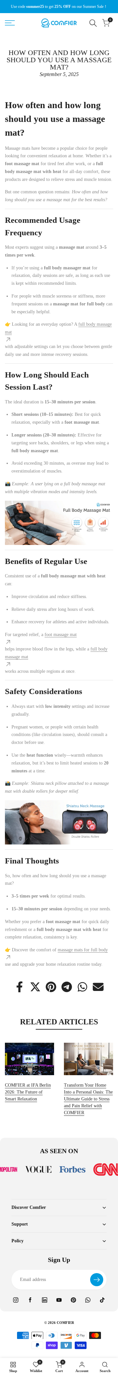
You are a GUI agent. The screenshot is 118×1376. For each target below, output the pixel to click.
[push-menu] (10, 22)
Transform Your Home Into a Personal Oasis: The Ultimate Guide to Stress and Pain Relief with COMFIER (88, 1099)
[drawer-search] (93, 23)
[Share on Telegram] (66, 986)
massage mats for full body (83, 949)
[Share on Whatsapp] (82, 986)
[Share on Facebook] (19, 986)
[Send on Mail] (98, 986)
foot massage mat (61, 634)
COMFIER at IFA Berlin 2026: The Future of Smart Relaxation (28, 1092)
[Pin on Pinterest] (51, 986)
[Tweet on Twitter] (35, 986)
